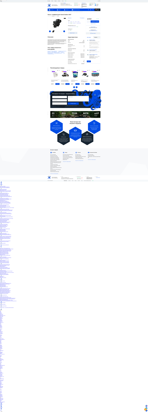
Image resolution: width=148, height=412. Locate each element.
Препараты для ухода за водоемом (4, 261)
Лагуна (1, 400)
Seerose (1, 382)
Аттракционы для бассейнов (3, 224)
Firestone (1, 346)
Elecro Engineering (2, 339)
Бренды (75, 180)
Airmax (1, 312)
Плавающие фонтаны (3, 284)
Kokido (1, 360)
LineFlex (1, 362)
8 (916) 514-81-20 (84, 7)
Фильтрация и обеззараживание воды (5, 248)
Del (0, 336)
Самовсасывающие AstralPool (58, 53)
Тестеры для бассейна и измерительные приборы (6, 216)
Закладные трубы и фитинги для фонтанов (5, 297)
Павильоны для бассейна (3, 233)
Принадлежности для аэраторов (4, 258)
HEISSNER (1, 352)
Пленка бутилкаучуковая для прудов (4, 265)
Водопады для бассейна (3, 225)
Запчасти (1, 239)
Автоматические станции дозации (4, 199)
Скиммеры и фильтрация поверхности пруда (5, 250)
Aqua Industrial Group (2, 315)
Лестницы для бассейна (3, 205)
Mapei (0, 364)
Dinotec (1, 337)
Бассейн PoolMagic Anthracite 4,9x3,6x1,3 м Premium (95, 81)
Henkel (1, 353)
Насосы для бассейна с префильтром (52, 51)
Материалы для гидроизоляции (4, 231)
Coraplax (1, 333)
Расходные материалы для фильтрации (5, 255)
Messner (1, 366)
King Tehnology (2, 359)
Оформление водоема (3, 270)
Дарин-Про (1, 399)
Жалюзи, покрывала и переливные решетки (5, 236)
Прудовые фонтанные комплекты (4, 274)
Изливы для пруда (2, 266)
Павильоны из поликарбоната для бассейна (5, 234)
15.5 (72, 26)
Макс (91, 5)
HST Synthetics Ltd (2, 354)
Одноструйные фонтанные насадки (4, 292)
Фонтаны (1, 279)
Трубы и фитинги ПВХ (2, 243)
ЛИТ (0, 401)
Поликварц (1, 402)
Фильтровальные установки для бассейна (5, 190)
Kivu (73, 21)
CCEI (0, 329)
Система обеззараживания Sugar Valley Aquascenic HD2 (65, 81)
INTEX (1, 356)
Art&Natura (1, 321)
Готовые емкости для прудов (3, 267)
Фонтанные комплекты (3, 285)
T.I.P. (0, 389)
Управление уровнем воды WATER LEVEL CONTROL (6, 300)
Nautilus (78, 21)
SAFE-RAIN (1, 380)
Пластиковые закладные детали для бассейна (6, 210)
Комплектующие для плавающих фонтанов (5, 283)
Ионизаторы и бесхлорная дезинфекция (5, 202)
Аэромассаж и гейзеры (3, 227)
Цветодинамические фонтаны (4, 286)
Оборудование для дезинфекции (4, 198)
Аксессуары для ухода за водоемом (4, 262)
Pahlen (1, 371)
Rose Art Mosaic (2, 378)
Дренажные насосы (2, 254)
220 (68, 30)
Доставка (69, 180)
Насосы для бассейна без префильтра (5, 187)
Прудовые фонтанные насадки (4, 293)
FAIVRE (1, 345)
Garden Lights (1, 350)
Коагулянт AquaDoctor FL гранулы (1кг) (74, 81)
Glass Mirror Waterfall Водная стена (4, 289)
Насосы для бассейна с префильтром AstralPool (54, 52)
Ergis (0, 341)
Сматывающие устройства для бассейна (5, 238)
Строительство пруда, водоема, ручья (5, 264)
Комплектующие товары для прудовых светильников (7, 272)
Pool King (1, 374)
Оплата (72, 180)
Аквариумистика (2, 276)
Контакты (79, 180)
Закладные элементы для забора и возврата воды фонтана (7, 298)
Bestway (1, 326)
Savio (0, 381)
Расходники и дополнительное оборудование (6, 196)
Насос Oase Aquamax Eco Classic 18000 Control (84, 81)
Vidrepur (1, 392)
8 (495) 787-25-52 (84, 5)
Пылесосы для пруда (2, 260)
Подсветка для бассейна (3, 212)
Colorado (71, 21)
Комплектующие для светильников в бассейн (6, 213)
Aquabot (1, 317)
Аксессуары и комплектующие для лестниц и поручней (7, 207)
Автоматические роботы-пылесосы (4, 219)
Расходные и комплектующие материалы (5, 203)
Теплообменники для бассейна (4, 194)
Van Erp (1, 391)
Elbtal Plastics (2, 338)
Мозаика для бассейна (3, 230)
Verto (92, 180)
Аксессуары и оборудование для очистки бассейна (6, 218)
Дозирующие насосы (2, 200)
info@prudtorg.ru (98, 177)
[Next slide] (64, 31)
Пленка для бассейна (2, 229)
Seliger (1, 383)
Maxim (76, 21)
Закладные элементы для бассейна (4, 209)
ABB (0, 311)
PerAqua (1, 372)
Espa (0, 342)
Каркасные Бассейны (2, 304)
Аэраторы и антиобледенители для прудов (5, 257)
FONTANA (1, 348)
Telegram (97, 4)
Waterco (1, 394)
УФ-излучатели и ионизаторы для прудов (5, 249)
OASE (0, 370)
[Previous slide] (50, 31)
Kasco (0, 358)
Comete (1, 332)
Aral (68, 21)
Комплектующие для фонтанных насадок (5, 290)
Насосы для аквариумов (3, 277)
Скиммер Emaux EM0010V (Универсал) (54, 81)
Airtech (1, 313)
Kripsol (1, 361)
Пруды (1, 246)
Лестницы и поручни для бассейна (4, 204)
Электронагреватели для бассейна (4, 193)
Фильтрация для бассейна (3, 189)
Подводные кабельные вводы (4, 299)
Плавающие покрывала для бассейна (5, 237)
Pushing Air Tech (2, 376)
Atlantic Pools (1, 322)
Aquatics (1, 319)
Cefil (0, 330)
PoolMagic (1, 375)
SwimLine (1, 387)
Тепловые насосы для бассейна (4, 195)
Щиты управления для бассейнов (4, 241)
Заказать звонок (97, 5)
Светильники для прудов (3, 271)
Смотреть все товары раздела (54, 173)
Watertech (1, 396)
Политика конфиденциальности (87, 180)
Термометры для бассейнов (3, 220)
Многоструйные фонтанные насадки (4, 291)
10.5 (70, 26)
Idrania (1, 355)
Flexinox (1, 347)
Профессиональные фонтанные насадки (5, 288)
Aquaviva (1, 320)
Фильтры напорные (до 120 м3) (4, 251)
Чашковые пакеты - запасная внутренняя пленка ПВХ (7, 307)
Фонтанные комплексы (3, 282)
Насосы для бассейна (2, 186)
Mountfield (1, 368)
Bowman (1, 327)
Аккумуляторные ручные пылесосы (4, 222)
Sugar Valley (1, 386)
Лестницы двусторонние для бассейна (5, 206)
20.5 (74, 26)
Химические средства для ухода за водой (5, 215)
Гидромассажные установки (3, 226)
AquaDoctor (1, 318)
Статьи (82, 180)
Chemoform (1, 331)
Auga (0, 323)
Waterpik (1, 395)
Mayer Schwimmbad (2, 365)
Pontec (1, 373)
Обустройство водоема (3, 273)
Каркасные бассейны (2, 302)
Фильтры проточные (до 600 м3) (4, 252)
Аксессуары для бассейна (3, 221)
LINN (0, 363)
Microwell (1, 367)
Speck (0, 385)
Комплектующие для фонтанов (4, 296)
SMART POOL (1, 384)
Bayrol (1, 325)
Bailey (1, 324)
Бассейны (1, 184)
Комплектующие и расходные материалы (5, 191)
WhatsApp (92, 4)
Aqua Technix (1, 316)
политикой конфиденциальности (81, 105)
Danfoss (1, 335)
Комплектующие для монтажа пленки (5, 268)
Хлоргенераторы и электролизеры (4, 201)
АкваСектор (1, 398)
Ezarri (0, 343)
